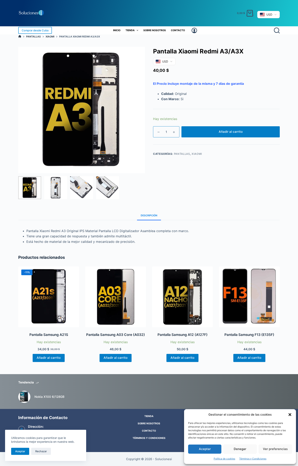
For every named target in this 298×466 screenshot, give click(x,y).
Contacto (178, 30)
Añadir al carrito (231, 132)
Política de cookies (224, 458)
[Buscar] (277, 30)
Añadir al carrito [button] (49, 358)
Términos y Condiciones (252, 458)
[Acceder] (194, 30)
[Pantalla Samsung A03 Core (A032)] (115, 296)
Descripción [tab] (149, 215)
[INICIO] (19, 36)
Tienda (130, 30)
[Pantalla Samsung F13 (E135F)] (249, 296)
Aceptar (205, 449)
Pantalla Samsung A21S (48, 335)
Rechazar (41, 451)
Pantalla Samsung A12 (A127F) (183, 335)
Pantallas (182, 153)
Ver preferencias (275, 449)
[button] (290, 415)
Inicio (116, 30)
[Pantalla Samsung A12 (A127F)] (182, 296)
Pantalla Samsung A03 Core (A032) (115, 335)
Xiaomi (197, 153)
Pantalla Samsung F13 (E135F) (249, 335)
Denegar (240, 449)
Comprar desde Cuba (35, 30)
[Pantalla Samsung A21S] (48, 296)
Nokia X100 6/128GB (49, 397)
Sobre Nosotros (154, 30)
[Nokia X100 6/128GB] (24, 397)
